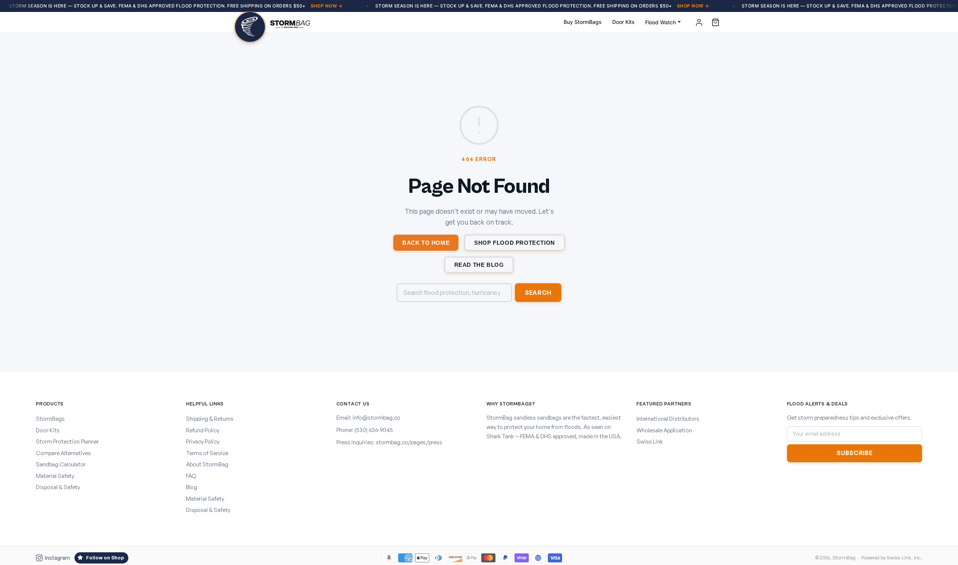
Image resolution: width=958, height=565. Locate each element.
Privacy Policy (202, 441)
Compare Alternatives (63, 453)
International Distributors (668, 418)
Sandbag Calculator (61, 464)
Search (538, 292)
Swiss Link (650, 441)
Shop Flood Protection (514, 243)
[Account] (699, 22)
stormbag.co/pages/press (409, 442)
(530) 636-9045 (373, 429)
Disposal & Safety (58, 487)
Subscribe (854, 453)
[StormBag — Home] (272, 22)
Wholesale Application (664, 430)
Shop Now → (327, 6)
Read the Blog (479, 265)
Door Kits (623, 22)
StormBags (50, 418)
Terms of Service (207, 453)
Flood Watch (660, 22)
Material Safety (55, 475)
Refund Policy (202, 430)
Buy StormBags (583, 22)
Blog (191, 487)
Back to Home (425, 243)
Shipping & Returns (210, 418)
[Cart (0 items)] (715, 22)
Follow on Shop (105, 558)
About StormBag (207, 464)
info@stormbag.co (376, 417)
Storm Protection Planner (67, 441)
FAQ (191, 475)
